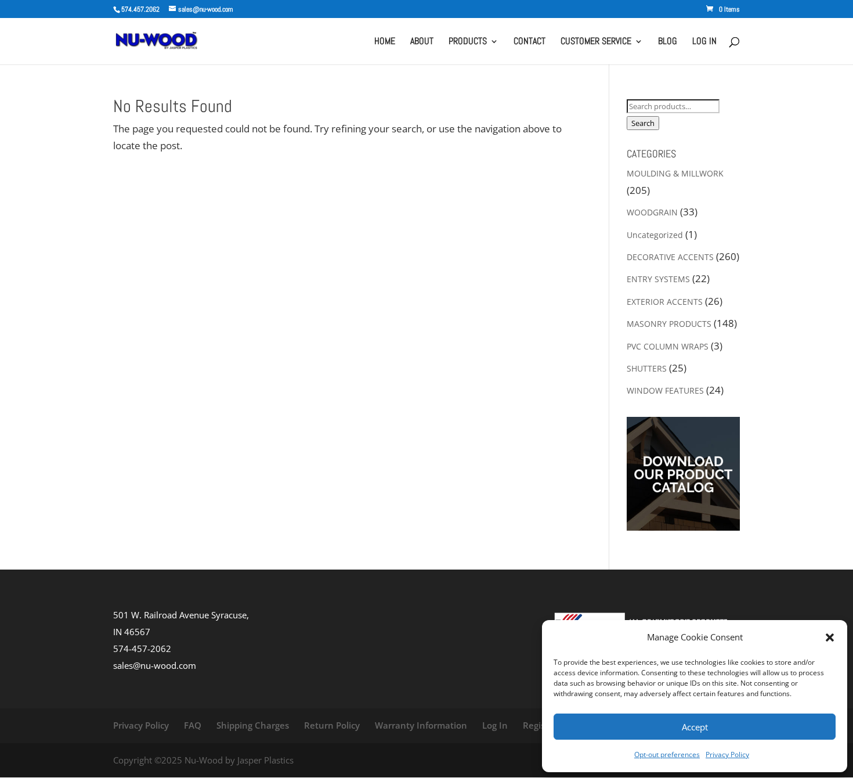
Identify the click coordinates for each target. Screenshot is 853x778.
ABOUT (421, 42)
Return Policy (332, 725)
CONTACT (529, 42)
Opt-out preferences (667, 754)
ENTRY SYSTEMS (658, 278)
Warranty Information (421, 725)
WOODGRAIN (652, 212)
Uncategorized (655, 234)
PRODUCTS (468, 42)
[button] (830, 637)
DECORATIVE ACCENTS (670, 256)
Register (540, 725)
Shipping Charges (252, 725)
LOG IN (704, 42)
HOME (384, 42)
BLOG (667, 42)
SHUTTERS (647, 368)
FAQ (192, 725)
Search (643, 123)
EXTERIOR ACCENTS (665, 301)
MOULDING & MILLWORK (675, 173)
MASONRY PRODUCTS (669, 323)
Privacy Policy (727, 754)
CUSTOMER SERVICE (596, 42)
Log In (495, 725)
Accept (695, 727)
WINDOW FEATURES (665, 390)
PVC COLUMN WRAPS (668, 346)
